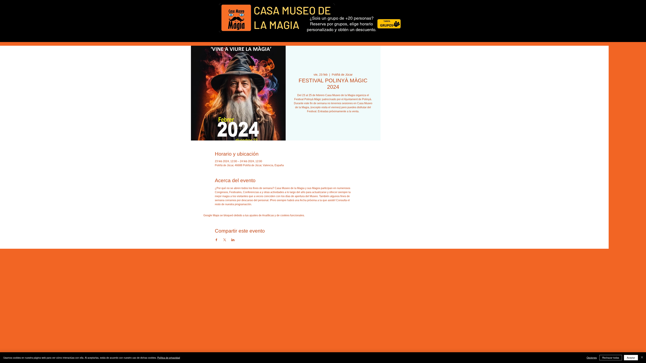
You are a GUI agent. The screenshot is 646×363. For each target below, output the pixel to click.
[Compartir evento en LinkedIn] (233, 239)
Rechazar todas (610, 357)
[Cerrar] (642, 357)
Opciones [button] (592, 357)
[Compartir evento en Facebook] (216, 239)
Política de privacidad (168, 357)
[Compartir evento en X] (224, 239)
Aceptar (631, 357)
